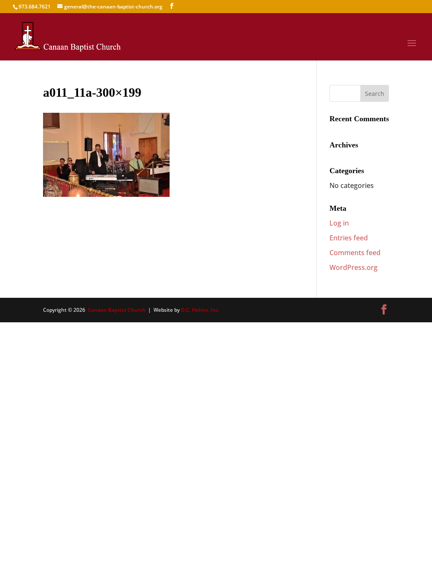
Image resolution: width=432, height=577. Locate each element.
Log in (339, 223)
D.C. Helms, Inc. (200, 309)
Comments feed (355, 252)
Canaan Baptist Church (116, 309)
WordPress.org (353, 267)
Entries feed (348, 237)
